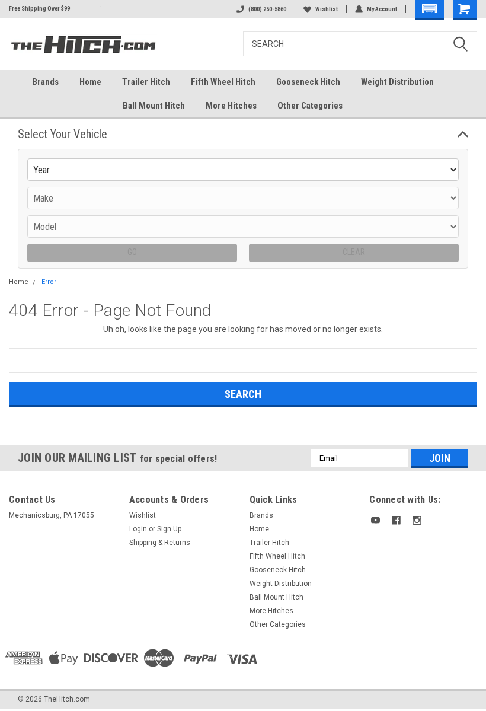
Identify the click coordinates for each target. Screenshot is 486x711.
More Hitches (231, 105)
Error (48, 282)
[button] (429, 10)
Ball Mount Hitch (154, 105)
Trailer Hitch (146, 81)
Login (138, 529)
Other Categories (310, 105)
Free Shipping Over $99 (39, 8)
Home (90, 81)
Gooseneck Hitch (308, 81)
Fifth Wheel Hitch (223, 81)
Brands (45, 81)
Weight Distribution (397, 81)
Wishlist (326, 9)
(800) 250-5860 (267, 9)
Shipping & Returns (159, 542)
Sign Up (169, 529)
